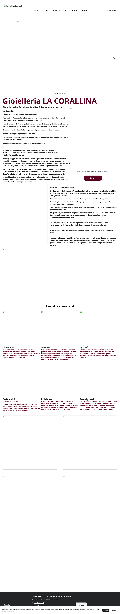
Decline (114, 610)
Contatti (84, 10)
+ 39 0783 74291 (39, 603)
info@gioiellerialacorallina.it (40, 606)
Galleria (74, 10)
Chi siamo (45, 10)
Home (36, 10)
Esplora (93, 178)
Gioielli (55, 10)
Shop (66, 10)
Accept (106, 610)
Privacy (81, 605)
